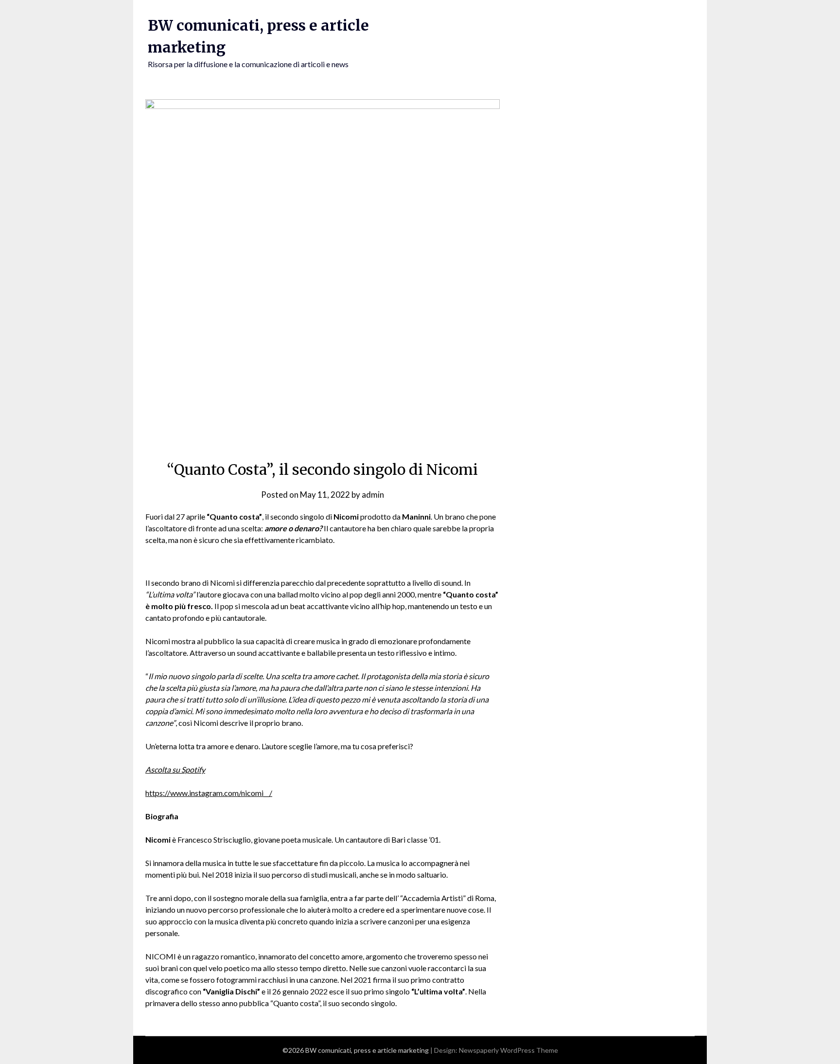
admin (373, 494)
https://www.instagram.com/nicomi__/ (208, 792)
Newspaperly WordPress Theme (508, 1050)
